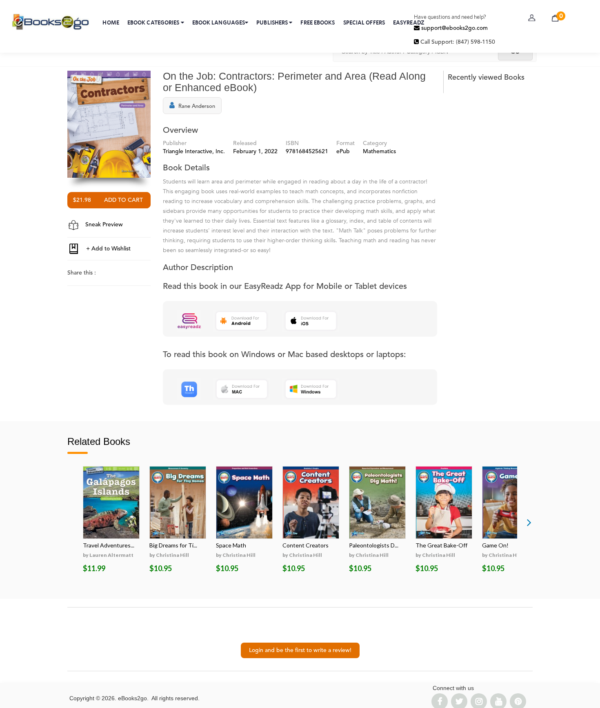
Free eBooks (317, 22)
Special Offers (364, 22)
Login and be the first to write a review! (300, 650)
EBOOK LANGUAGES (218, 22)
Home (110, 22)
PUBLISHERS (272, 22)
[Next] (529, 522)
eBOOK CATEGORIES (154, 22)
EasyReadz (408, 22)
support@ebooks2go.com (454, 28)
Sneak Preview (103, 225)
